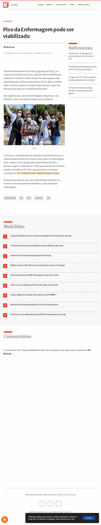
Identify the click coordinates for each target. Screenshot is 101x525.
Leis (21, 198)
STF (48, 198)
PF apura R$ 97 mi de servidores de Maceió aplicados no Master (82, 78)
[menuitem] (40, 4)
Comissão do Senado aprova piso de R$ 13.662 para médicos (83, 68)
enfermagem (10, 198)
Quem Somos (63, 495)
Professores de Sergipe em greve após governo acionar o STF (81, 56)
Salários (39, 198)
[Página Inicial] (5, 5)
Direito (50, 5)
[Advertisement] (51, 454)
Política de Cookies (50, 495)
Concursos (61, 5)
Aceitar (89, 518)
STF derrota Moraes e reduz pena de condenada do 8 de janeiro (81, 91)
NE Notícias (9, 47)
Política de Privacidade (33, 495)
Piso (29, 198)
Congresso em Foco (43, 71)
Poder (72, 5)
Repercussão (83, 5)
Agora (14, 5)
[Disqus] (50, 392)
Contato (72, 495)
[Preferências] (4, 519)
